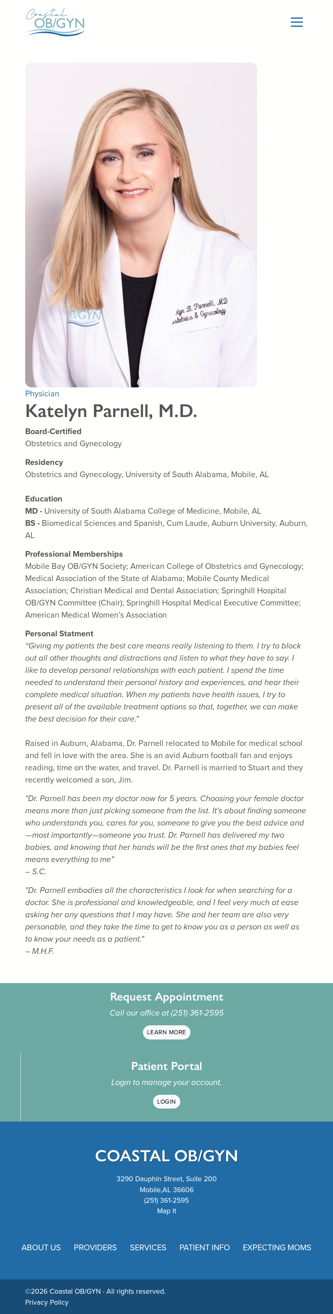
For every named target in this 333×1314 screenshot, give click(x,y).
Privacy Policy (47, 1302)
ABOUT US (41, 1247)
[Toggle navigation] (297, 21)
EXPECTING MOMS (277, 1247)
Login (166, 1101)
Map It (166, 1211)
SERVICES (148, 1247)
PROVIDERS (95, 1247)
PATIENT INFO (204, 1247)
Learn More (166, 1032)
